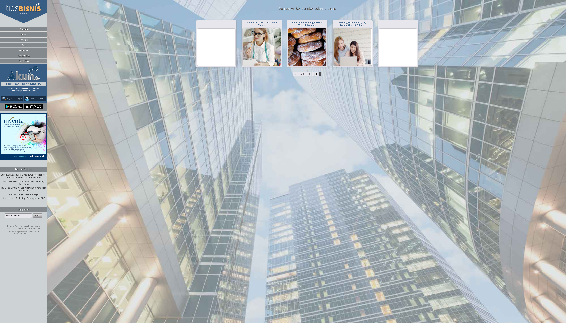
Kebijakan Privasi (14, 228)
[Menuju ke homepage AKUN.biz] (23, 80)
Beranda (24, 29)
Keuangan (23, 50)
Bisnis (23, 34)
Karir (23, 45)
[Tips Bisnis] (23, 13)
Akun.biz (35, 232)
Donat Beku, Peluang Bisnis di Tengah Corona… (307, 24)
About (17, 226)
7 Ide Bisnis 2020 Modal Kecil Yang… (262, 24)
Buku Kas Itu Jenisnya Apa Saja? (23, 194)
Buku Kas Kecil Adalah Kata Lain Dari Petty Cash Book (23, 182)
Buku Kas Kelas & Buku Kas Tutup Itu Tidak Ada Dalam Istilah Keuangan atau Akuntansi (24, 176)
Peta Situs (28, 228)
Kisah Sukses (23, 55)
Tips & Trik (23, 61)
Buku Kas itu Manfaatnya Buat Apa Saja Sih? (23, 198)
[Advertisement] (216, 47)
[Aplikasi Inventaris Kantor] (23, 157)
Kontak (37, 228)
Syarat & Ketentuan (30, 226)
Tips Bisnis (12, 232)
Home (9, 226)
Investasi (23, 39)
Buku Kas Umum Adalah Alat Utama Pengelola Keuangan (23, 189)
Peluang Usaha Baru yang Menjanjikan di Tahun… (352, 24)
